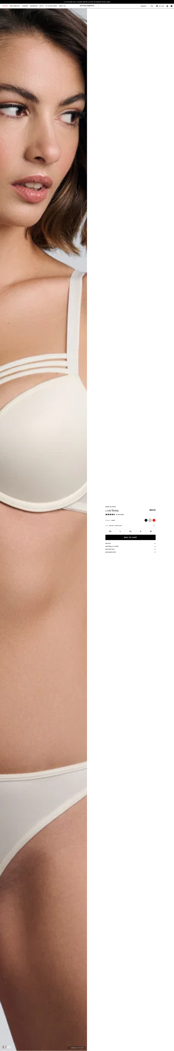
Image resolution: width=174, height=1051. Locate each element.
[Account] (167, 6)
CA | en (161, 6)
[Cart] (171, 6)
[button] (3, 1047)
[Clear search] (151, 6)
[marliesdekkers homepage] (87, 6)
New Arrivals (15, 6)
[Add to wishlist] (154, 525)
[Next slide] (84, 529)
